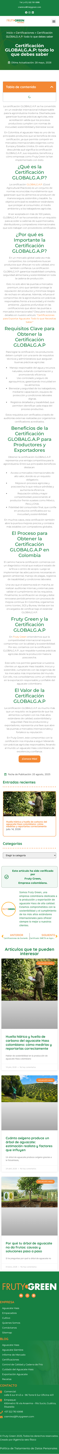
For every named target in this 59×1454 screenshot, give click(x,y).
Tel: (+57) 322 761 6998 (29, 2)
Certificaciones (25, 32)
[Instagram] (29, 12)
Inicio (9, 32)
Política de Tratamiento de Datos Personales (28, 1448)
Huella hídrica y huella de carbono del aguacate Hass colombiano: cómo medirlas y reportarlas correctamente (29, 1042)
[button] (53, 21)
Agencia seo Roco (24, 1439)
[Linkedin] (32, 12)
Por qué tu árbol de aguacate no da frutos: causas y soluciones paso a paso (29, 1247)
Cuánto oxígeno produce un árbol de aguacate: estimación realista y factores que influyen (29, 1144)
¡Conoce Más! (29, 758)
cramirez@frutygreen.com (29, 7)
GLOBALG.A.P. (35, 184)
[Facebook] (26, 12)
